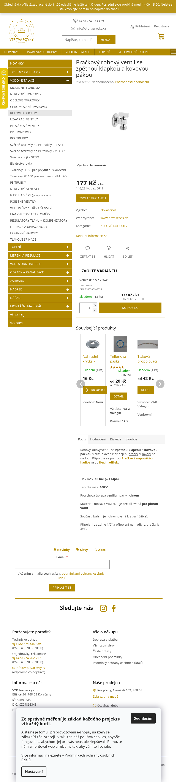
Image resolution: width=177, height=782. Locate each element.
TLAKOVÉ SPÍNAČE (23, 239)
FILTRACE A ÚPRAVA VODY (28, 227)
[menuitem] (11, 52)
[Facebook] (113, 607)
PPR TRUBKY (19, 138)
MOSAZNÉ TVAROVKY (25, 88)
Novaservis (108, 210)
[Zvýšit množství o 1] (95, 305)
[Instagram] (103, 607)
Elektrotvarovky (21, 163)
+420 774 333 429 (28, 644)
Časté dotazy (102, 651)
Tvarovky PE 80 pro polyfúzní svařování (38, 170)
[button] (80, 379)
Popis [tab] (82, 439)
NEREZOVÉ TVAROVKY (25, 94)
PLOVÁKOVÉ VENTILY (25, 126)
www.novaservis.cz (114, 218)
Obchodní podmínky (107, 657)
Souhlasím (143, 718)
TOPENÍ (15, 247)
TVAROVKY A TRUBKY (25, 72)
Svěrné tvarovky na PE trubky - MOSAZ (37, 151)
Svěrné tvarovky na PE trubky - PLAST (36, 145)
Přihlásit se (62, 587)
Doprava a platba (105, 639)
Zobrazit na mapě (105, 696)
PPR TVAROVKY (21, 132)
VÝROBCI (16, 323)
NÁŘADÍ (15, 298)
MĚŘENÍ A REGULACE (25, 255)
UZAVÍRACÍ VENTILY (24, 119)
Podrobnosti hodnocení (132, 82)
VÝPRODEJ (17, 315)
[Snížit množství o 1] (95, 310)
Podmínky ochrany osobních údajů (118, 663)
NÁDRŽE (16, 289)
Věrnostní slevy (104, 645)
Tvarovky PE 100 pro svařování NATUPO (38, 176)
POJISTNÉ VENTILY (23, 201)
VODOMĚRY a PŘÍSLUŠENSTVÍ (31, 208)
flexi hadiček (108, 462)
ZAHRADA (17, 281)
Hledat (106, 40)
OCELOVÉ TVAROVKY (25, 100)
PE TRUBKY (18, 182)
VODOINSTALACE (22, 80)
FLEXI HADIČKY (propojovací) (30, 195)
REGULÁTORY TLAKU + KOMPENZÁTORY (38, 220)
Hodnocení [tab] (98, 439)
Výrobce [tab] (131, 439)
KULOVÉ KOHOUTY (23, 113)
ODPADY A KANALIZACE (27, 272)
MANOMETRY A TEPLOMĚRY (30, 214)
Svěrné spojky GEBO (24, 157)
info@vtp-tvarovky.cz (31, 668)
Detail (118, 396)
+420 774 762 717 (28, 658)
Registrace (161, 26)
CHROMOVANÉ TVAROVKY (28, 107)
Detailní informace (89, 236)
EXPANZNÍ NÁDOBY (24, 233)
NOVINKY (17, 63)
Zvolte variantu (92, 198)
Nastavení (34, 771)
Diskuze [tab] (115, 439)
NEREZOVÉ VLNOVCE (25, 189)
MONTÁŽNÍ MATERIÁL (26, 306)
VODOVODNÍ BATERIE (25, 264)
